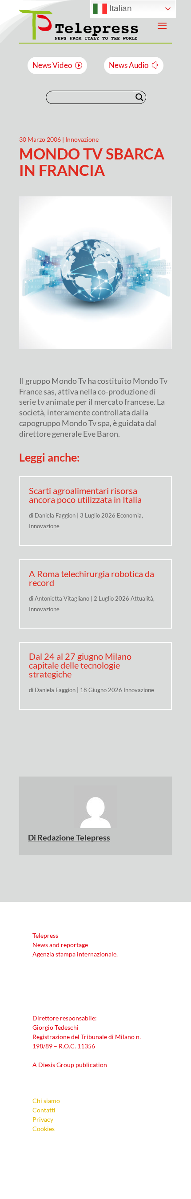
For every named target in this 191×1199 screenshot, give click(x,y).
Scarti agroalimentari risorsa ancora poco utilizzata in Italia (85, 495)
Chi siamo (46, 1100)
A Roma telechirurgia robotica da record (91, 578)
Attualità (142, 598)
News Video (52, 65)
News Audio (128, 65)
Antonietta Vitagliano (62, 598)
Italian (119, 8)
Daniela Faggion (55, 515)
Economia (129, 515)
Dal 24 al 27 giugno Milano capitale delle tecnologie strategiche (80, 665)
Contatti (44, 1110)
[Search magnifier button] (139, 97)
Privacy (42, 1119)
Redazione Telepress (73, 837)
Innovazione (82, 139)
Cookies (43, 1128)
